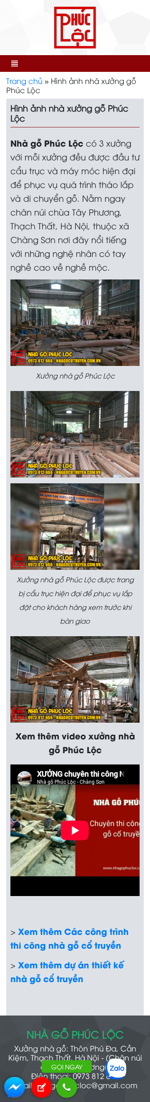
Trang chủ (24, 80)
